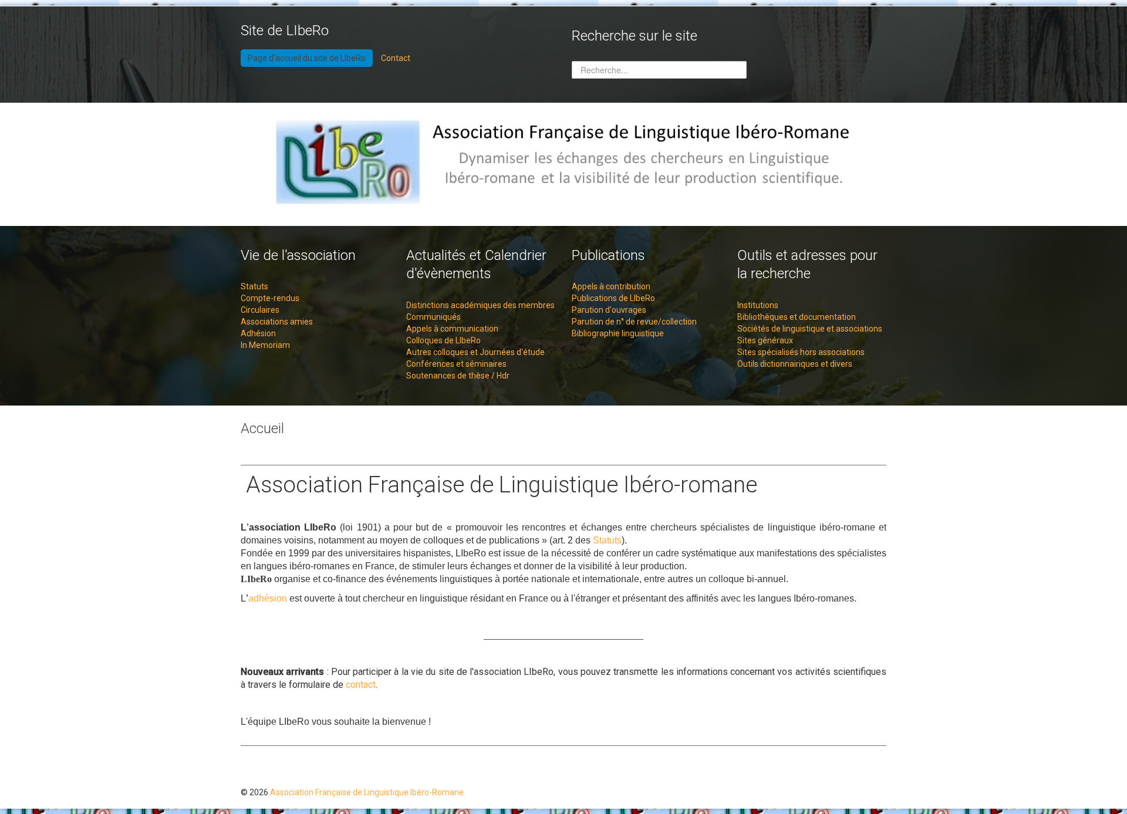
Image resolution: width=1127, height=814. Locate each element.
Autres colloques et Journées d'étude (475, 352)
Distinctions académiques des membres (480, 305)
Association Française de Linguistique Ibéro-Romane (367, 792)
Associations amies (277, 321)
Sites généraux (765, 340)
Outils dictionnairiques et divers (794, 364)
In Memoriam (265, 345)
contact (361, 684)
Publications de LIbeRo (613, 298)
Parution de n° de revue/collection (634, 321)
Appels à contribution (611, 286)
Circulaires (260, 310)
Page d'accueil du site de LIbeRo (307, 58)
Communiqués (433, 317)
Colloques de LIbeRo (443, 340)
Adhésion (258, 333)
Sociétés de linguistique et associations (809, 328)
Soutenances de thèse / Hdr (457, 375)
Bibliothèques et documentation (796, 317)
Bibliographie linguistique (618, 333)
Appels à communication (452, 328)
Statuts (254, 286)
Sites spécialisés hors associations (801, 352)
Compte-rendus (270, 298)
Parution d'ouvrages (609, 310)
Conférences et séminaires (456, 364)
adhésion (267, 598)
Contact (395, 58)
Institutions (757, 305)
